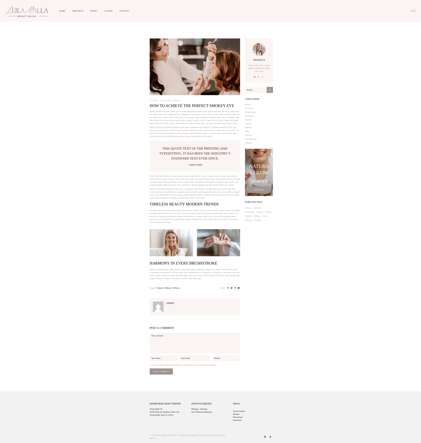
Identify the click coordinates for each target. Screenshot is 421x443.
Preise (93, 11)
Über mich (77, 11)
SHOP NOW (259, 190)
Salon (247, 131)
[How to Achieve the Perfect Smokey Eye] (158, 307)
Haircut (268, 212)
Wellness (176, 288)
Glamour (160, 288)
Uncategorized (251, 139)
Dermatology (250, 112)
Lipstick (248, 123)
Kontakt (124, 11)
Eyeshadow (249, 116)
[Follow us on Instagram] (265, 437)
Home (62, 11)
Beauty (248, 104)
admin (155, 100)
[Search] (270, 90)
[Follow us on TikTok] (270, 437)
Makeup (168, 288)
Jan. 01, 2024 (165, 100)
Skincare (176, 100)
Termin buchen (239, 411)
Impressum (237, 420)
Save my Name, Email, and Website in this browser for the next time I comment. (184, 365)
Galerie (108, 11)
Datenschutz (238, 417)
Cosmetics (249, 108)
